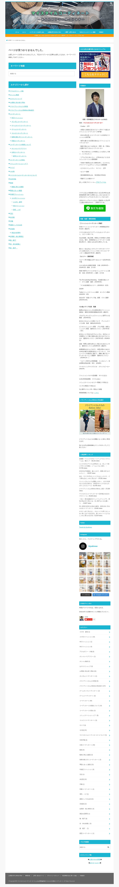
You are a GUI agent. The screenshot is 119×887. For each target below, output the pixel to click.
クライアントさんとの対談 (19, 106)
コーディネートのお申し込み (37, 32)
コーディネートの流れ (17, 160)
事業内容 (27, 875)
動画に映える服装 (18, 187)
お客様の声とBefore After (54, 32)
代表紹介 (101, 32)
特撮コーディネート (18, 141)
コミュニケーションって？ (19, 164)
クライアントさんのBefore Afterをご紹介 (91, 488)
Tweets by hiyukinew (85, 527)
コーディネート (15, 114)
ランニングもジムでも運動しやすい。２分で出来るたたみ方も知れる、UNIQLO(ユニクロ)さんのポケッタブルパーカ (94, 483)
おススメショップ (16, 99)
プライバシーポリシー (53, 875)
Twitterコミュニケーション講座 (87, 32)
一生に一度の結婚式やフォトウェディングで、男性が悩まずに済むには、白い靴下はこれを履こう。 (94, 501)
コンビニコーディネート (20, 133)
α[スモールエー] (95, 863)
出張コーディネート (18, 152)
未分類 (12, 217)
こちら (97, 392)
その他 (12, 171)
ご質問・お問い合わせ (70, 32)
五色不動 (13, 179)
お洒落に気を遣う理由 (17, 102)
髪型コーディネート (19, 156)
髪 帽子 (13, 248)
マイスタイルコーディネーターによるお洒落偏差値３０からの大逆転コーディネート (40, 881)
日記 (11, 213)
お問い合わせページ (38, 875)
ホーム (17, 32)
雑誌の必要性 (16, 232)
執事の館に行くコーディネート (22, 137)
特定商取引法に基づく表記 (69, 875)
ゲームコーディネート (19, 129)
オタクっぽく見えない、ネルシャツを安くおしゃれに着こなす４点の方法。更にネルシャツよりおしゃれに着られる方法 (94, 513)
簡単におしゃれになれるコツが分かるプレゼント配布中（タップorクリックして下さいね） (60, 35)
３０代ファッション (18, 198)
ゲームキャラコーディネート (21, 125)
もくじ (24, 32)
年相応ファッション (16, 194)
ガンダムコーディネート (20, 121)
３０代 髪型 (17, 202)
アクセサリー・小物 (16, 91)
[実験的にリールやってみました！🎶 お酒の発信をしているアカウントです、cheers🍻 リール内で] (90, 555)
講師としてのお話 (16, 225)
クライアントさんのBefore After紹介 (22, 110)
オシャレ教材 (14, 95)
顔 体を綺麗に (15, 244)
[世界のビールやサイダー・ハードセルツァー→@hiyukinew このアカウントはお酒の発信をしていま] (82, 555)
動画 (11, 183)
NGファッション (17, 118)
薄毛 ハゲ (17, 210)
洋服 (11, 221)
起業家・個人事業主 (16, 236)
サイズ (12, 167)
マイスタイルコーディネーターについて (23, 175)
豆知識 (12, 229)
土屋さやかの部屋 (94, 859)
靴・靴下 (13, 240)
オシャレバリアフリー (19, 148)
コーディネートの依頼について (20, 144)
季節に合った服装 (16, 190)
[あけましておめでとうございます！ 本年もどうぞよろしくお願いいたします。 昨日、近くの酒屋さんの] (82, 563)
